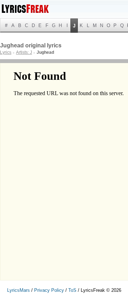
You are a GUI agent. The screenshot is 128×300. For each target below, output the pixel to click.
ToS (72, 290)
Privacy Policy (49, 290)
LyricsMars (18, 290)
